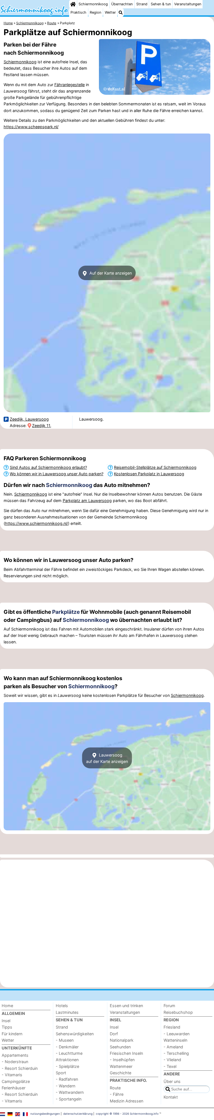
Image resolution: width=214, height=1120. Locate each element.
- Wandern (65, 1085)
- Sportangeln (68, 1099)
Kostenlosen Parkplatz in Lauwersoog (149, 473)
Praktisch (78, 12)
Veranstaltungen (187, 4)
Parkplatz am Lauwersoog (87, 500)
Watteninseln (175, 1040)
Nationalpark (121, 1040)
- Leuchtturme (69, 1053)
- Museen (65, 1040)
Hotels (62, 1005)
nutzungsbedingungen (45, 1113)
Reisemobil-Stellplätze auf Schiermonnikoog (155, 467)
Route (115, 1087)
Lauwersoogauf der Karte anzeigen (107, 757)
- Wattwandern (70, 1092)
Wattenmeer (121, 1066)
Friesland (172, 1027)
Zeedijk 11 (41, 425)
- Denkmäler (67, 1046)
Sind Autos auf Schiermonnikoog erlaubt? (48, 467)
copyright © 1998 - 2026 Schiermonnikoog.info (127, 1113)
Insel (6, 1020)
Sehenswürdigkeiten (75, 1033)
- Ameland (173, 1046)
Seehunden (120, 1046)
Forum (169, 1005)
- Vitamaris (12, 1074)
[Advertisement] (107, 439)
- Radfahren (67, 1079)
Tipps (7, 1027)
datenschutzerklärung (78, 1113)
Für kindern (12, 1033)
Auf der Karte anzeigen (110, 273)
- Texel (170, 1066)
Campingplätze (16, 1081)
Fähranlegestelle (69, 84)
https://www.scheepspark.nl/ (31, 126)
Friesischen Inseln (126, 1053)
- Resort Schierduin (20, 1068)
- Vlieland (172, 1059)
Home (7, 1005)
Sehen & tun (161, 4)
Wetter (110, 12)
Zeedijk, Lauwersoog (29, 419)
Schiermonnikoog (93, 4)
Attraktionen (67, 1059)
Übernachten (122, 4)
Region (95, 12)
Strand (141, 4)
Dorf (114, 1033)
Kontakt (171, 1097)
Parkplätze (66, 612)
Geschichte (120, 1072)
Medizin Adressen (126, 1101)
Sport (61, 1072)
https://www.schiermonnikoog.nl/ (36, 523)
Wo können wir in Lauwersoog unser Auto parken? (56, 473)
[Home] (73, 4)
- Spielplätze (67, 1066)
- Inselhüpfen (122, 1059)
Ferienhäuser (13, 1087)
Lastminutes (67, 1012)
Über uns (172, 1081)
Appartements (15, 1055)
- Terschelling (176, 1053)
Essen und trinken (126, 1005)
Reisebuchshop (178, 1012)
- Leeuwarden (176, 1033)
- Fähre (116, 1094)
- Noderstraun (15, 1061)
